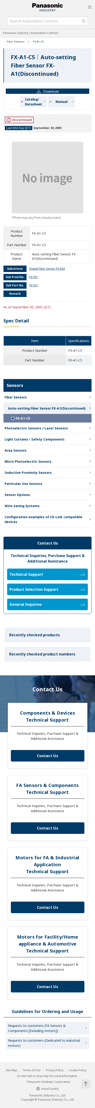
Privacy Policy (54, 1070)
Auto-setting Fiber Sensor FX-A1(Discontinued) (47, 408)
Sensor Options (17, 495)
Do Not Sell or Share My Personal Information (47, 1076)
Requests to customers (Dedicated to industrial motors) (44, 1043)
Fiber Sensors (15, 41)
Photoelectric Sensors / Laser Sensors (36, 428)
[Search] (84, 21)
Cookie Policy (77, 1070)
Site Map (11, 1070)
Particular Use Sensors (23, 483)
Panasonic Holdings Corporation (48, 1081)
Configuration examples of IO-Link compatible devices (43, 519)
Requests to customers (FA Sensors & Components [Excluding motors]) (37, 1028)
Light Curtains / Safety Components (35, 439)
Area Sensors (16, 450)
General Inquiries (25, 604)
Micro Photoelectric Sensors (28, 461)
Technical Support (26, 574)
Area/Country (50, 1089)
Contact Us (47, 755)
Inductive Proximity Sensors (28, 472)
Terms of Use (32, 1070)
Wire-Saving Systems (22, 506)
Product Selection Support (33, 589)
